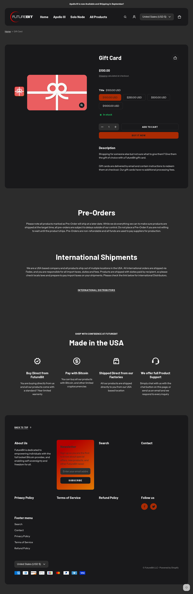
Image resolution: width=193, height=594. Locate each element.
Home (8, 31)
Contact (19, 530)
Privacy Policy (22, 536)
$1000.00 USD (111, 105)
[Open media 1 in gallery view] (19, 91)
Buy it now (139, 135)
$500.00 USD (158, 97)
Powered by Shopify (169, 567)
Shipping (103, 76)
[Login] (134, 17)
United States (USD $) (154, 17)
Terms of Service (23, 542)
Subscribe (75, 480)
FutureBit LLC (151, 567)
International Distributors (96, 290)
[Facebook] (144, 506)
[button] (125, 17)
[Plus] (115, 127)
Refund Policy (22, 548)
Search (18, 524)
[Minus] (102, 127)
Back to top (21, 427)
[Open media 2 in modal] (57, 92)
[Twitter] (153, 506)
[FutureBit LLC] (21, 17)
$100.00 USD (110, 97)
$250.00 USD (134, 97)
